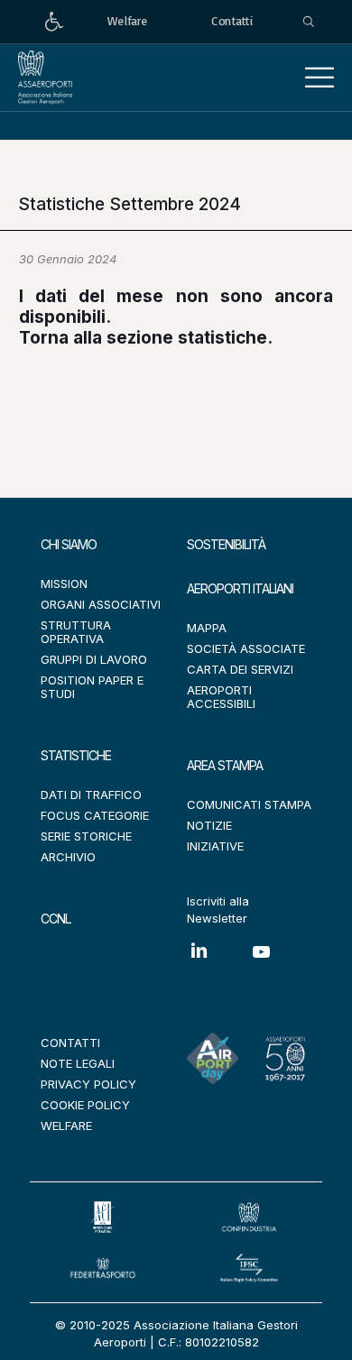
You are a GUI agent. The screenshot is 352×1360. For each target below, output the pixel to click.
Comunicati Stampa (249, 804)
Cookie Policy (85, 1105)
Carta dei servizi (240, 669)
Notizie (209, 825)
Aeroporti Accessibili (221, 697)
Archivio (68, 857)
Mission (64, 583)
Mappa (207, 627)
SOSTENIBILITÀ (226, 544)
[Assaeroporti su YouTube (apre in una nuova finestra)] (280, 965)
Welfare (66, 1125)
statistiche (222, 337)
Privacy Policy (88, 1084)
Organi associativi (101, 604)
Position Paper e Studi (92, 687)
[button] (319, 77)
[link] (54, 22)
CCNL (55, 918)
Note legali (78, 1063)
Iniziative (215, 846)
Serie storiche (86, 836)
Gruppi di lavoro (94, 659)
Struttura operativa (76, 632)
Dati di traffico (91, 794)
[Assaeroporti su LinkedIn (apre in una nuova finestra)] (218, 964)
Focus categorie (95, 815)
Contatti (70, 1042)
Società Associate (246, 648)
